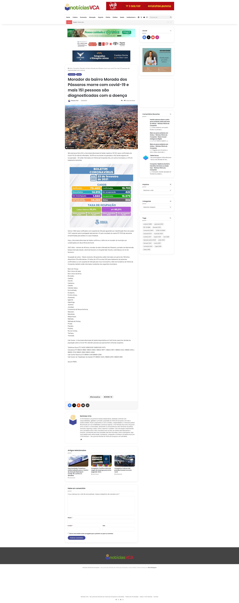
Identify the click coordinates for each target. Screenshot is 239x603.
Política (115, 17)
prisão (161, 240)
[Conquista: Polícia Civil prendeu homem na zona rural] (124, 461)
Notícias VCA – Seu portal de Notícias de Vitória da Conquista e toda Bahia (102, 596)
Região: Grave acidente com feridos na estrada (86, 22)
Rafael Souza (154, 155)
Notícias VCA (74, 100)
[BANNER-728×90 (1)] (101, 43)
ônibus (146, 249)
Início (70, 68)
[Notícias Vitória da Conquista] (82, 7)
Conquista (76, 68)
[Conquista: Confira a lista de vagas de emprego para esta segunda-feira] (101, 461)
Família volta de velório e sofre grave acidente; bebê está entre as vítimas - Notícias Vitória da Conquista (160, 122)
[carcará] (101, 56)
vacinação (147, 246)
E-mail (70, 525)
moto (166, 236)
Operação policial (149, 240)
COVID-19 (108, 397)
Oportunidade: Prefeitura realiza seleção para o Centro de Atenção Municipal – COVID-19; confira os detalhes (78, 471)
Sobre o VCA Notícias (146, 596)
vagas (158, 246)
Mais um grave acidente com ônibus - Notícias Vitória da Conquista (159, 146)
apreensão (158, 224)
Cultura (75, 17)
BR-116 (146, 227)
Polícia (108, 17)
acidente (147, 224)
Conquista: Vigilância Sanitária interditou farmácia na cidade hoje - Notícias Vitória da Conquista (160, 167)
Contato (156, 596)
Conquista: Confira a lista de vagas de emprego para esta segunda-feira (101, 470)
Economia (83, 17)
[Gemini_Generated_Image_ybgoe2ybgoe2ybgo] (101, 33)
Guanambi (147, 233)
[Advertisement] (101, 379)
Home (68, 17)
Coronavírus (95, 397)
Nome (70, 517)
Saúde (122, 17)
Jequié (157, 236)
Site (104, 525)
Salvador (147, 243)
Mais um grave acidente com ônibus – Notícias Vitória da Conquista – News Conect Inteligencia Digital (159, 136)
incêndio (147, 236)
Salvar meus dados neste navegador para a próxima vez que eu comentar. (91, 533)
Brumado (157, 227)
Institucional (131, 17)
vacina (157, 243)
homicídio (158, 233)
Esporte (100, 17)
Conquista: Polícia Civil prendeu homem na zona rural (123, 470)
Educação (92, 17)
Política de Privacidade (131, 596)
